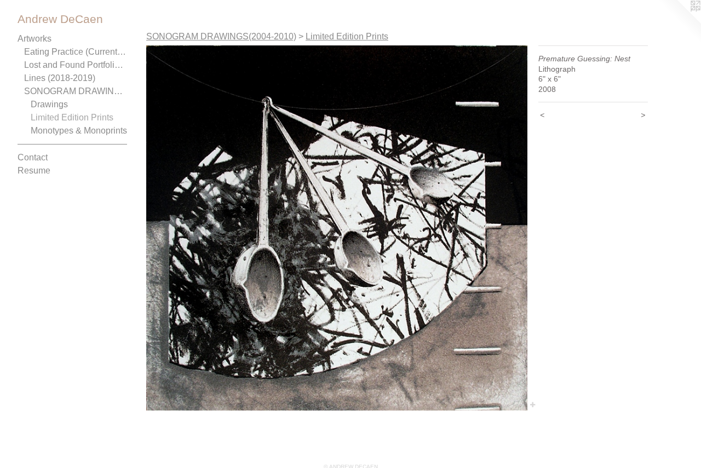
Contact (33, 157)
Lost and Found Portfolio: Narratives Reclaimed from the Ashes (75, 65)
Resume (34, 170)
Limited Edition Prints (72, 117)
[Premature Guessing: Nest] (336, 228)
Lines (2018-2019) (59, 78)
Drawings (49, 104)
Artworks (34, 38)
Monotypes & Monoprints (79, 130)
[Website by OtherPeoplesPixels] (679, 22)
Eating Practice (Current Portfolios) (75, 51)
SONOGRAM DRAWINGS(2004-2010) (75, 91)
